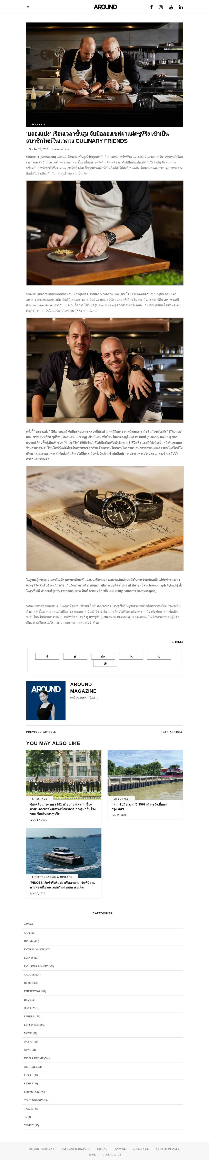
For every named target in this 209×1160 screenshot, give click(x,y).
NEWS (27, 1050)
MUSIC (28, 1041)
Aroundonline (62, 149)
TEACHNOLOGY (33, 1100)
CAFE (27, 932)
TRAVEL (28, 1108)
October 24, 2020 (38, 149)
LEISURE (29, 1016)
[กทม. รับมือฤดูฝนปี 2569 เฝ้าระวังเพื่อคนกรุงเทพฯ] (145, 775)
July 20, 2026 (37, 893)
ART (26, 924)
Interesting (32, 991)
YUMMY (29, 1125)
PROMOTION (31, 1092)
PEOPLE (28, 1075)
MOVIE (28, 1033)
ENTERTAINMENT (34, 949)
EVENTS (28, 957)
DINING (28, 941)
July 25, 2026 (119, 815)
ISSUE (27, 999)
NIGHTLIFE (30, 1066)
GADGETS (30, 974)
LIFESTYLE (38, 124)
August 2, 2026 (38, 819)
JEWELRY (29, 1008)
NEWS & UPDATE (60, 877)
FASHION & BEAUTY (36, 966)
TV (25, 1117)
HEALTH (29, 983)
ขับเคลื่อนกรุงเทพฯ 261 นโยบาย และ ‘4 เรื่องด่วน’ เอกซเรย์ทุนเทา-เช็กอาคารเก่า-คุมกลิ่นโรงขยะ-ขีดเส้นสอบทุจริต (63, 809)
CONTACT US (112, 1154)
